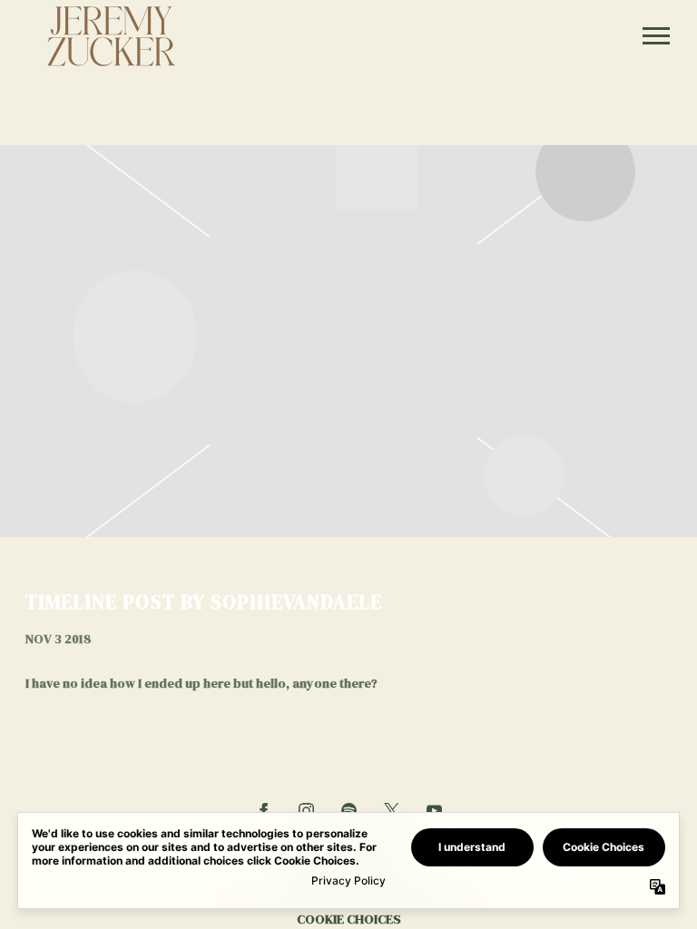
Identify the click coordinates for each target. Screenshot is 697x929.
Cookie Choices (349, 919)
